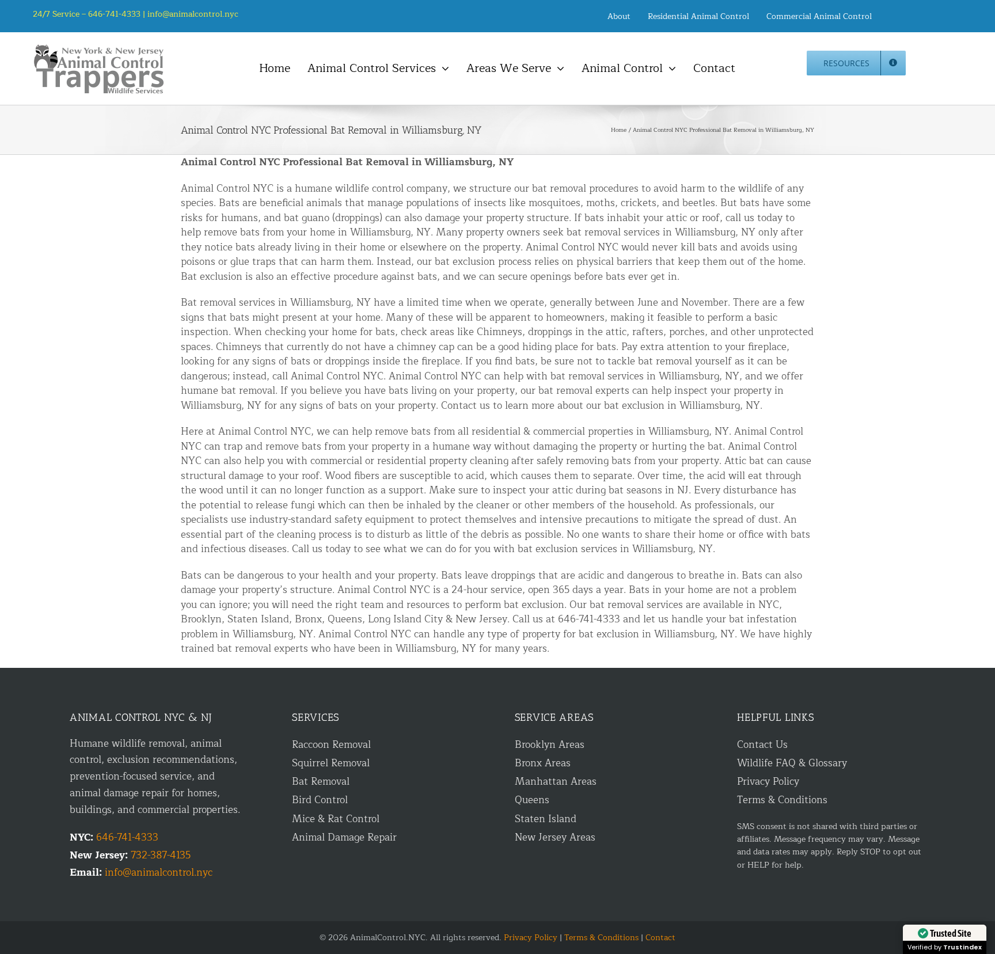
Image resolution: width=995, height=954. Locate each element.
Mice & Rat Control (335, 819)
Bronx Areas (543, 763)
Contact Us (762, 744)
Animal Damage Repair (344, 837)
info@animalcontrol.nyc (192, 14)
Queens (532, 800)
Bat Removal (321, 781)
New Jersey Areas (555, 837)
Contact (660, 937)
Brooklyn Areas (549, 744)
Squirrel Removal (331, 763)
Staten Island (545, 819)
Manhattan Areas (556, 781)
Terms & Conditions (782, 800)
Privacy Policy (768, 781)
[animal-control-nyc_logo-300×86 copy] (99, 48)
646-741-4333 (127, 837)
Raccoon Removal (331, 744)
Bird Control (320, 800)
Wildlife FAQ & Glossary (792, 763)
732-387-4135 (161, 855)
